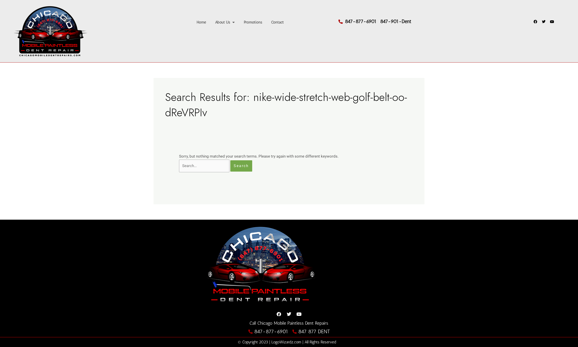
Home (201, 22)
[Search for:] (204, 165)
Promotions (253, 22)
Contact (277, 22)
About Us (222, 22)
